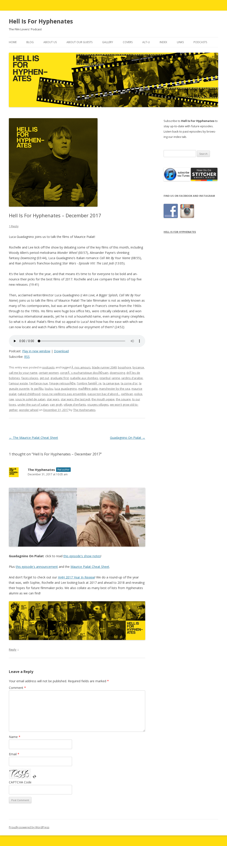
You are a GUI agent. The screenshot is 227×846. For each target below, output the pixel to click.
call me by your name (23, 373)
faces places (29, 378)
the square (123, 399)
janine (116, 378)
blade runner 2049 (104, 367)
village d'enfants (75, 405)
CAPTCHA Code (20, 782)
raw (11, 399)
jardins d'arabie (132, 378)
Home (13, 42)
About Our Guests (79, 42)
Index (163, 42)
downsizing (117, 373)
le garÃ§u (37, 389)
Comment (17, 688)
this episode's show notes (82, 556)
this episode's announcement (37, 567)
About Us (50, 42)
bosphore (124, 367)
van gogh (56, 405)
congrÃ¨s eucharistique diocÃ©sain (84, 373)
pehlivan (127, 394)
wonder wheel (28, 410)
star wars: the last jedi (75, 399)
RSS (27, 357)
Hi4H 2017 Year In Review (76, 577)
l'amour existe (18, 383)
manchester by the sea (114, 389)
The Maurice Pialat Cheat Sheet (33, 438)
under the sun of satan (33, 405)
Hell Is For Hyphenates (41, 21)
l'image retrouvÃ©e (62, 383)
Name (14, 737)
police (138, 394)
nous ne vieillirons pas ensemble (64, 394)
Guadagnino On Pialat (127, 438)
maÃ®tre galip (88, 389)
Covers (128, 42)
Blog (30, 42)
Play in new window (36, 351)
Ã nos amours (81, 367)
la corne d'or (129, 383)
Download (61, 351)
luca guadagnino (66, 389)
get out (44, 378)
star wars (53, 399)
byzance (138, 367)
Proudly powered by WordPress (29, 827)
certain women (49, 373)
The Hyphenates (84, 410)
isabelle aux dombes (84, 378)
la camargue (111, 383)
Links (180, 42)
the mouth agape (103, 399)
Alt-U (146, 42)
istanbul (105, 378)
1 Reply (14, 226)
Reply (12, 649)
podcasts (48, 367)
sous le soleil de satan (30, 399)
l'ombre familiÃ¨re (89, 383)
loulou (49, 389)
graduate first (59, 378)
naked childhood (29, 394)
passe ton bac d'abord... (104, 394)
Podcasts (200, 42)
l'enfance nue (38, 383)
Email (14, 754)
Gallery (107, 42)
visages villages (98, 405)
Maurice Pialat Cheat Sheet (89, 567)
